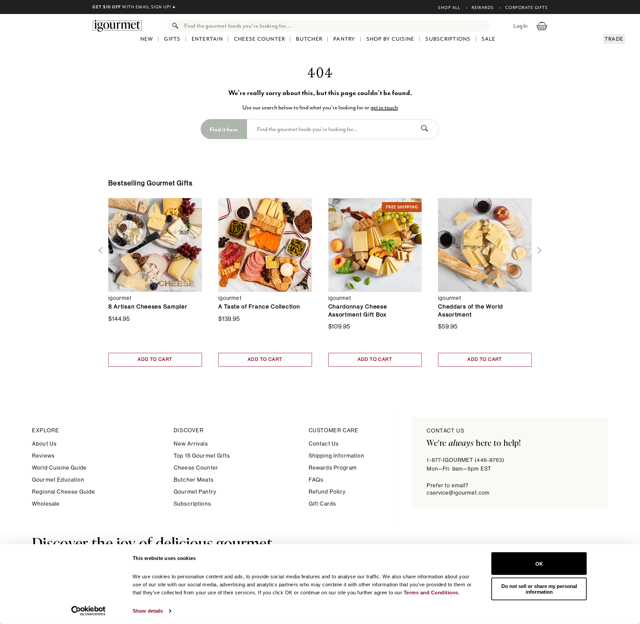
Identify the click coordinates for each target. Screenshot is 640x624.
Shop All (449, 7)
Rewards (483, 7)
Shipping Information (336, 456)
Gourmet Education (58, 480)
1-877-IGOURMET (465, 460)
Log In (520, 25)
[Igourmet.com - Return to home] (120, 25)
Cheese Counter (259, 39)
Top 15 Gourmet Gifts (202, 456)
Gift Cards (322, 504)
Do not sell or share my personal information (539, 588)
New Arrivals (191, 444)
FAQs (316, 480)
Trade (614, 39)
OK (539, 563)
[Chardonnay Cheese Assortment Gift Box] (375, 244)
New (146, 39)
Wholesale (46, 504)
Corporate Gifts (526, 7)
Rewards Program (333, 468)
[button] (99, 250)
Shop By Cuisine (390, 39)
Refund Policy (327, 492)
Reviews (43, 456)
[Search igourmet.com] (173, 26)
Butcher (309, 39)
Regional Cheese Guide (63, 492)
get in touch (384, 107)
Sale (489, 39)
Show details (148, 611)
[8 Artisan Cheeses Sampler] (155, 244)
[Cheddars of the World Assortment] (485, 244)
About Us (44, 444)
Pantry (344, 39)
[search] (335, 26)
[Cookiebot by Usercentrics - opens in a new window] (88, 611)
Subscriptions (447, 39)
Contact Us (324, 444)
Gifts (172, 39)
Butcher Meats (194, 480)
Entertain (207, 39)
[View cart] (542, 25)
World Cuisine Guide (59, 468)
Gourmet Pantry (195, 492)
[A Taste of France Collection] (265, 244)
